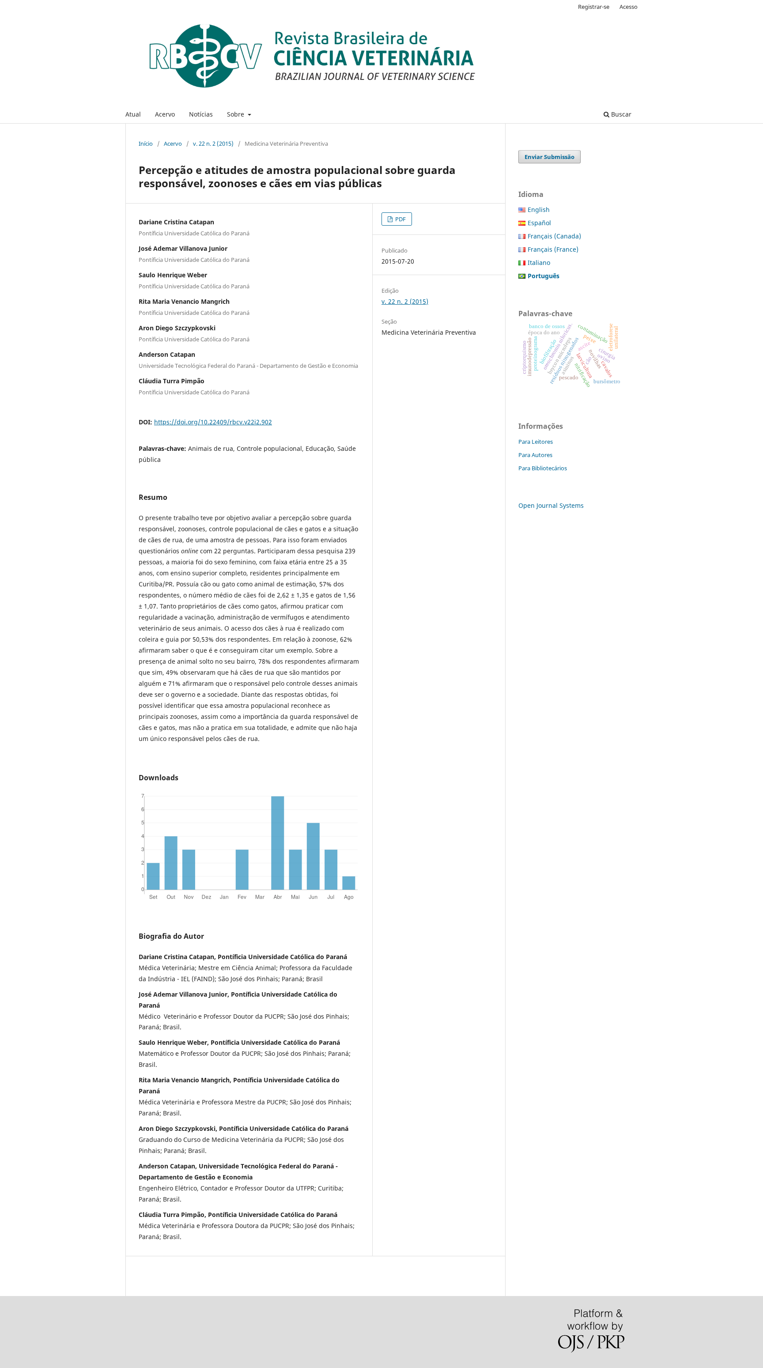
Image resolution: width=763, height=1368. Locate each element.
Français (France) (553, 249)
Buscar (620, 114)
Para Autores (535, 455)
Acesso (628, 7)
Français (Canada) (554, 236)
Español (539, 223)
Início (146, 143)
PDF (400, 219)
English (539, 209)
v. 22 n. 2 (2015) (213, 143)
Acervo (165, 114)
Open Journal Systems (551, 505)
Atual (133, 114)
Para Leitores (535, 442)
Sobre (236, 114)
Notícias (201, 114)
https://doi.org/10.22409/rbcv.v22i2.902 (213, 422)
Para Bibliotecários (542, 468)
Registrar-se (593, 7)
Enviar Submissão (549, 157)
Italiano (539, 262)
